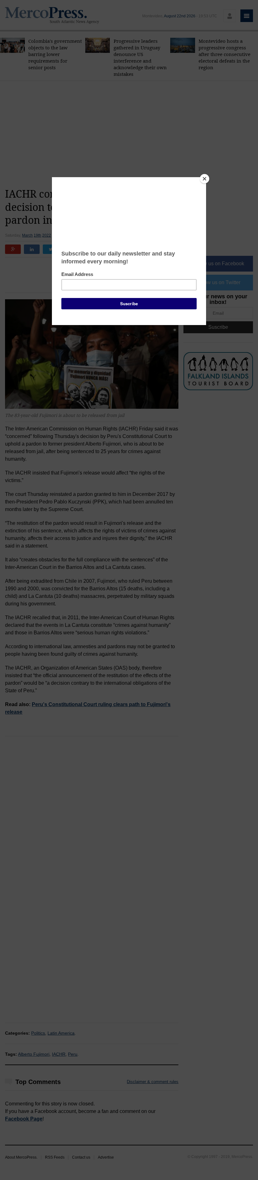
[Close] (204, 178)
